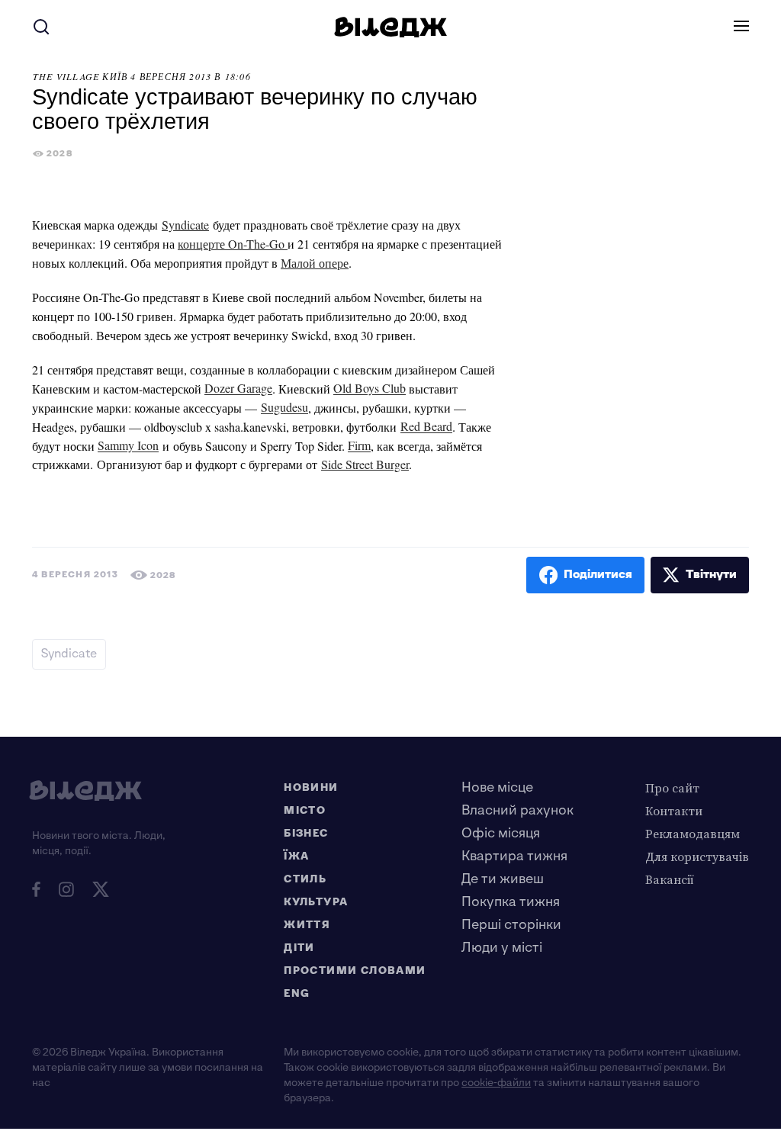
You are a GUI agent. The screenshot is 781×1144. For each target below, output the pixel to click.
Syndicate (185, 225)
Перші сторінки (511, 925)
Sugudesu (284, 408)
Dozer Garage (238, 389)
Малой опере (315, 263)
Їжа (296, 856)
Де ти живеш (502, 879)
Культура (316, 901)
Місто (305, 810)
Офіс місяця (500, 833)
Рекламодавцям (692, 833)
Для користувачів (697, 856)
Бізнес (306, 833)
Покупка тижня (510, 902)
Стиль (305, 878)
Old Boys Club (369, 389)
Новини (311, 787)
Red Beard (426, 427)
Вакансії (669, 879)
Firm (359, 446)
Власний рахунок (517, 810)
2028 (59, 153)
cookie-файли (496, 1082)
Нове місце (497, 787)
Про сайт (672, 787)
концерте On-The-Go (233, 244)
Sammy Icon (128, 446)
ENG (297, 993)
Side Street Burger (365, 464)
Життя (307, 924)
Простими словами (355, 970)
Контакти (673, 810)
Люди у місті (501, 948)
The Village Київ (80, 76)
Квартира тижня (514, 856)
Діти (299, 947)
